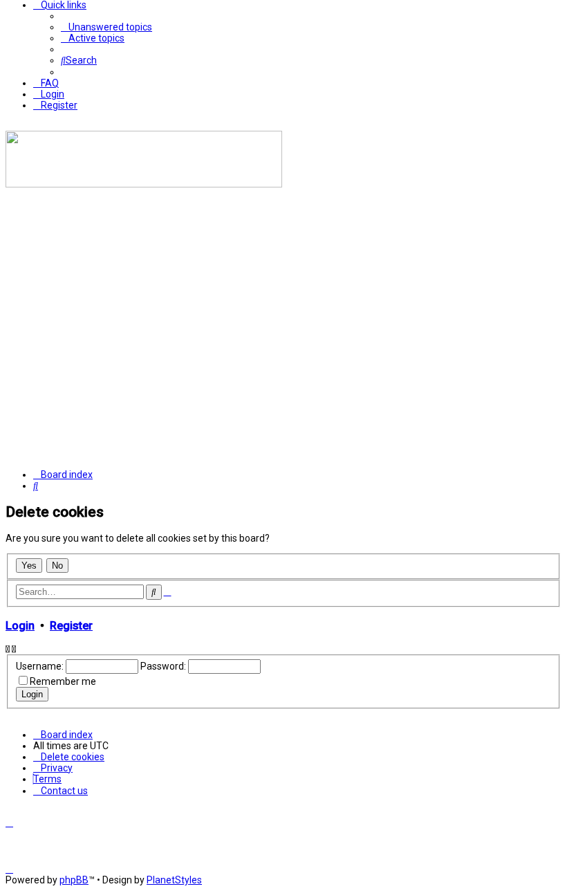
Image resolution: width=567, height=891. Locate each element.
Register (71, 625)
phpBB (74, 879)
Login (20, 625)
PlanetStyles (174, 879)
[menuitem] (106, 27)
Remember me (63, 681)
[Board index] (144, 184)
